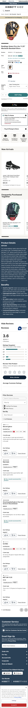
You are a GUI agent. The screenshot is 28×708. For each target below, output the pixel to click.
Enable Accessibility (23, 1)
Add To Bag (18, 95)
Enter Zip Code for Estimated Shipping (13, 122)
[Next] (27, 17)
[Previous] (24, 17)
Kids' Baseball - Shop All (15, 14)
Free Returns (4, 98)
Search (7, 10)
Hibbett (4, 1)
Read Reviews (19, 52)
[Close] (26, 687)
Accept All (14, 705)
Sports (2, 14)
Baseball (7, 14)
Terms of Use (3, 109)
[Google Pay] (14, 105)
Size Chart (12, 81)
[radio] (10, 67)
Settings (14, 700)
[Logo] (15, 7)
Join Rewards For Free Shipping (13, 17)
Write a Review (14, 377)
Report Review (22, 453)
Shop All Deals (13, 3)
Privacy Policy (22, 108)
